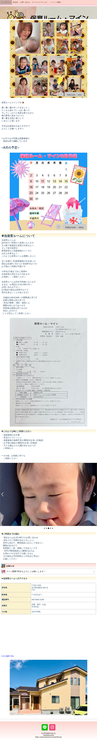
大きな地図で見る (7, 656)
